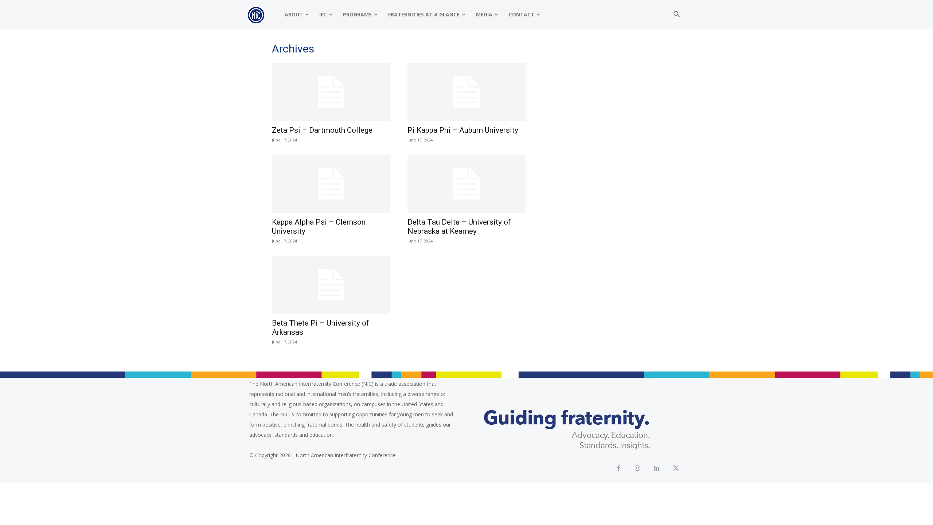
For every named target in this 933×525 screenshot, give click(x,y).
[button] (676, 15)
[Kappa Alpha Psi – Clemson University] (331, 184)
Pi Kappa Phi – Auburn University (463, 130)
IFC (323, 14)
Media (484, 14)
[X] (676, 469)
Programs (357, 14)
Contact (521, 14)
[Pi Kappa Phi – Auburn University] (466, 92)
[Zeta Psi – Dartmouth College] (331, 92)
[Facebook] (618, 469)
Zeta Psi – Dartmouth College (323, 130)
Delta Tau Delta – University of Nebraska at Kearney (459, 227)
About (294, 14)
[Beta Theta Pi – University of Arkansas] (331, 285)
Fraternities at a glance (424, 14)
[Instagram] (638, 469)
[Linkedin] (657, 469)
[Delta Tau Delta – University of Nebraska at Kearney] (466, 184)
